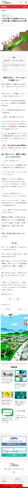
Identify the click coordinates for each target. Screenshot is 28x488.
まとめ (4, 69)
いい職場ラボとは (17, 478)
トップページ (4, 478)
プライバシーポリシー (18, 481)
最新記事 (4, 10)
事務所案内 (4, 481)
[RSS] (14, 472)
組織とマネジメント (6, 15)
